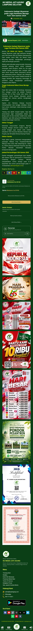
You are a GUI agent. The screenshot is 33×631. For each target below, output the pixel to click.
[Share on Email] (18, 173)
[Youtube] (9, 612)
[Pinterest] (16, 616)
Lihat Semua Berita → (16, 202)
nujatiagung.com (27, 621)
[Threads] (24, 612)
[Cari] (27, 233)
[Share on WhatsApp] (23, 173)
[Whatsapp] (12, 616)
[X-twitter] (20, 612)
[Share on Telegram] (28, 173)
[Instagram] (16, 612)
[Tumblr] (20, 616)
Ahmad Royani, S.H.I (14, 40)
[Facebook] (5, 612)
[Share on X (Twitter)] (4, 173)
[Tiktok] (12, 612)
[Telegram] (27, 612)
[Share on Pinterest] (14, 173)
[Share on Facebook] (9, 173)
